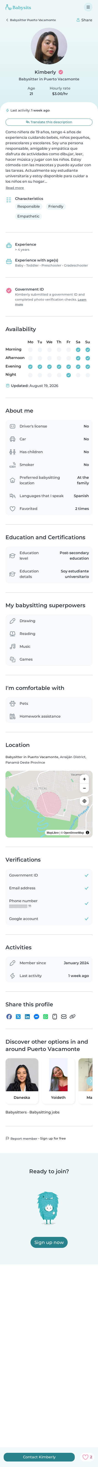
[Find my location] (84, 801)
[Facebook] (9, 1017)
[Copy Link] (72, 1017)
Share (86, 20)
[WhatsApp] (45, 1017)
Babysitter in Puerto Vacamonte (49, 79)
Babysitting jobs (44, 1112)
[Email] (63, 1017)
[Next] (90, 1081)
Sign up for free (53, 1138)
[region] (49, 804)
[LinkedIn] (27, 1017)
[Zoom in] (84, 779)
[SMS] (54, 1017)
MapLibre (53, 832)
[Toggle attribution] (87, 832)
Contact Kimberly (39, 1457)
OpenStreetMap (74, 832)
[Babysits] (18, 7)
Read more (15, 188)
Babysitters (16, 1112)
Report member (23, 1139)
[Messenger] (36, 1017)
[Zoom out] (84, 788)
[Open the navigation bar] (88, 7)
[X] (18, 1017)
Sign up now (49, 1242)
